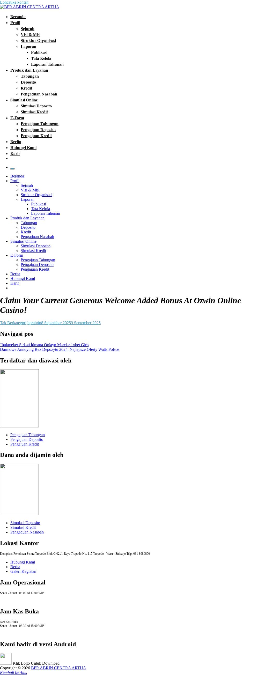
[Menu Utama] (12, 168)
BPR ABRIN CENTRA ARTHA (58, 668)
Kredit (26, 88)
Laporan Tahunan (47, 64)
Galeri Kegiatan (23, 571)
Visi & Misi (30, 34)
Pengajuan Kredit (36, 135)
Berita (15, 141)
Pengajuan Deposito (38, 129)
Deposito (28, 82)
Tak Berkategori (13, 323)
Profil (15, 22)
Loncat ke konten (14, 2)
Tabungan (30, 76)
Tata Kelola (41, 58)
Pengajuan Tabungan (39, 124)
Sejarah (27, 28)
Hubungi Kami (23, 147)
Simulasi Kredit (34, 112)
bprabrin (34, 323)
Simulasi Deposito (36, 106)
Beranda (18, 16)
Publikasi (39, 52)
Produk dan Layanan (29, 70)
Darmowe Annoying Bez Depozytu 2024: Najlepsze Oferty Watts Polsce (59, 349)
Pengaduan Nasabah (39, 94)
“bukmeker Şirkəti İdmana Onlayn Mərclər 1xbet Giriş (44, 345)
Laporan (28, 46)
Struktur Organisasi (38, 40)
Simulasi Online (24, 100)
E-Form (17, 118)
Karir (15, 153)
